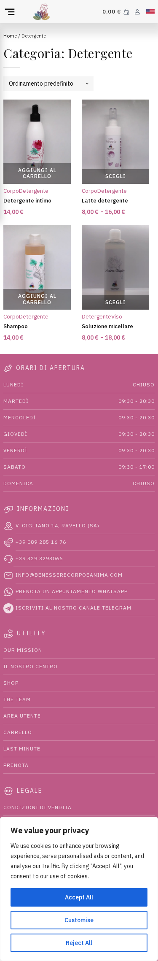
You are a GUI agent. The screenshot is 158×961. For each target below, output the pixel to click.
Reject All (79, 943)
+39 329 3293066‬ (39, 558)
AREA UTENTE (22, 716)
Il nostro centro (30, 666)
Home (10, 35)
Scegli (115, 176)
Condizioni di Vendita (37, 807)
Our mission (22, 650)
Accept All (79, 897)
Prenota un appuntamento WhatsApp (72, 591)
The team (17, 699)
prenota (16, 765)
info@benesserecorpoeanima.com (69, 575)
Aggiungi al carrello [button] (37, 173)
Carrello (17, 732)
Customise (79, 920)
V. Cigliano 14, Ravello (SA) (57, 525)
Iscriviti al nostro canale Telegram (73, 608)
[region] (79, 889)
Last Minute (21, 748)
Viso (116, 316)
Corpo (11, 190)
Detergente (33, 190)
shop (11, 683)
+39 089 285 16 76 (41, 542)
